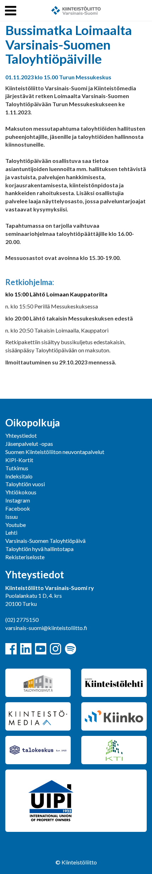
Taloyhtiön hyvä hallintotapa (39, 548)
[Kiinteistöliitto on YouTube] (40, 648)
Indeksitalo (19, 476)
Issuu (11, 516)
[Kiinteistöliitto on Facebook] (11, 648)
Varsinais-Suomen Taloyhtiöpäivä (45, 540)
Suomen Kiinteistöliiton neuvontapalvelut (54, 451)
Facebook (17, 508)
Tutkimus (16, 468)
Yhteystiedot (21, 435)
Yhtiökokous (20, 492)
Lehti (11, 532)
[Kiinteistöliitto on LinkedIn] (25, 648)
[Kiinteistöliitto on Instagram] (55, 648)
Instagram (17, 500)
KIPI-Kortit (19, 459)
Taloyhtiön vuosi (25, 484)
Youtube (15, 524)
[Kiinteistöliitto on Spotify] (70, 648)
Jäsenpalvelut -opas (29, 443)
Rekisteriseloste (25, 557)
